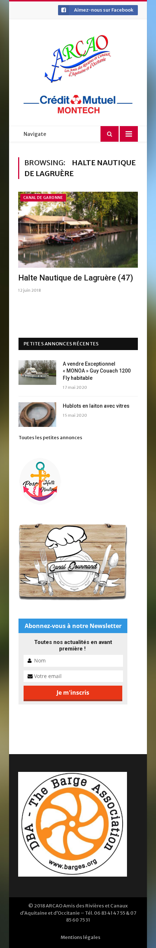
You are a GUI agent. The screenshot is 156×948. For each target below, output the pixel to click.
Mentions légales (80, 937)
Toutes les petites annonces (50, 437)
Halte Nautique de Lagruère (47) (75, 277)
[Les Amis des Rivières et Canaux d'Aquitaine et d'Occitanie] (78, 58)
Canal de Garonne (43, 197)
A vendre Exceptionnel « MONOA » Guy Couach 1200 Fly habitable (97, 371)
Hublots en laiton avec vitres (96, 406)
